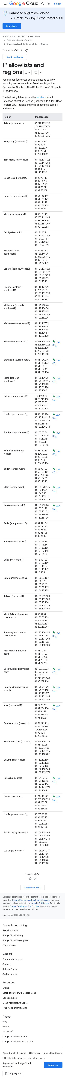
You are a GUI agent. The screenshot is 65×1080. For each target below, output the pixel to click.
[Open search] (43, 4)
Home (5, 36)
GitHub (6, 988)
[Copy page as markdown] (36, 72)
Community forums (12, 959)
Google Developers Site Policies (24, 906)
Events (6, 1026)
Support (7, 964)
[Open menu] (5, 4)
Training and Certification (15, 1008)
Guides (44, 44)
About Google (9, 1053)
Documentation (19, 36)
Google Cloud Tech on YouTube (18, 1041)
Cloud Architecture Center (15, 1003)
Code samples (10, 998)
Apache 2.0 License (40, 903)
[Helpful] (22, 50)
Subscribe (53, 1065)
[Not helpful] (26, 50)
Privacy (22, 1053)
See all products (10, 930)
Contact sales (9, 945)
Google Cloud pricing (13, 935)
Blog (5, 1021)
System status (10, 974)
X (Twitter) (8, 1031)
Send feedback (14, 56)
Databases (35, 36)
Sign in (57, 4)
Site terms (34, 1053)
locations (41, 97)
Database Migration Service (29, 13)
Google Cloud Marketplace (16, 940)
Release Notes (10, 969)
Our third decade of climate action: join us (24, 1058)
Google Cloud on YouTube (15, 1036)
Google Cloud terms (52, 1053)
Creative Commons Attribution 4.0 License (31, 900)
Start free (11, 26)
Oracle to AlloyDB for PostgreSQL (39, 18)
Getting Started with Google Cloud (19, 993)
